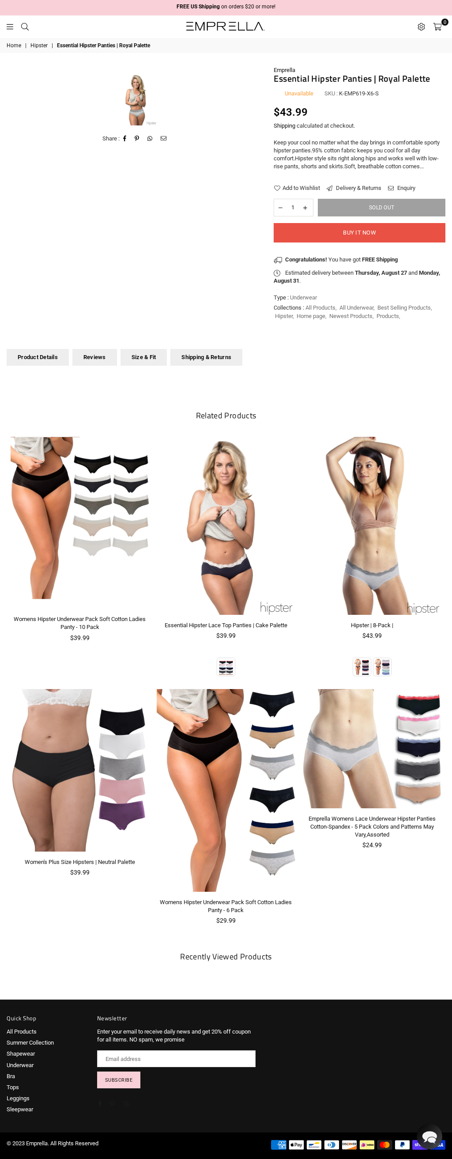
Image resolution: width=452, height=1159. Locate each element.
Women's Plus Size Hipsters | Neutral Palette (80, 862)
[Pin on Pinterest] (137, 139)
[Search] (25, 26)
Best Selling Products (404, 307)
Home (14, 45)
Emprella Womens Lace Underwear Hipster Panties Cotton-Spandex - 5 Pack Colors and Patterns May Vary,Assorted (372, 826)
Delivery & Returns (358, 188)
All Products (320, 307)
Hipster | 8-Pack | (372, 625)
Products (388, 316)
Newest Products (351, 316)
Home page (311, 316)
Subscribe (119, 1080)
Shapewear (21, 1053)
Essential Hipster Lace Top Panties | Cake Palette (226, 625)
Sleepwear (20, 1109)
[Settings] (421, 26)
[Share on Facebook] (125, 139)
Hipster (39, 45)
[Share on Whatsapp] (150, 139)
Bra (11, 1076)
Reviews (94, 357)
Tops (13, 1087)
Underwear (20, 1065)
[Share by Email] (163, 139)
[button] (429, 1136)
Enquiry (405, 188)
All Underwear (356, 307)
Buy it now (359, 232)
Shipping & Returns (206, 357)
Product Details (38, 357)
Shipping (284, 125)
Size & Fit (144, 357)
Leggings (18, 1098)
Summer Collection (30, 1042)
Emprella (284, 70)
